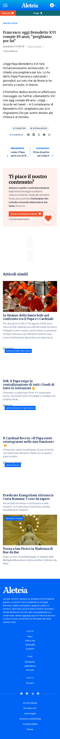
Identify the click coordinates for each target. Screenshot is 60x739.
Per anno (30, 683)
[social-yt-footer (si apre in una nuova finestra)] (21, 693)
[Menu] (11, 5)
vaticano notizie (10, 23)
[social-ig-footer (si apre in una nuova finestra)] (38, 693)
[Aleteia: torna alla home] (30, 5)
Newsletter (30, 662)
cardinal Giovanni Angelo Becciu (20, 408)
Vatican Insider (35, 46)
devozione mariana (14, 518)
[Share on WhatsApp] (49, 135)
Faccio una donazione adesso (24, 213)
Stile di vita (30, 640)
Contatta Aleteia (30, 724)
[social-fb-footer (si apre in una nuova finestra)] (27, 693)
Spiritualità (30, 644)
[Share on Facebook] (28, 135)
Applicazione (30, 666)
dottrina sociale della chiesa (18, 351)
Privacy (30, 729)
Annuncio (30, 670)
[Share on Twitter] (39, 135)
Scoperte (30, 648)
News (30, 636)
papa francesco (13, 465)
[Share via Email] (44, 135)
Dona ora (6, 13)
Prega (36, 13)
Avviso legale (30, 713)
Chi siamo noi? (30, 708)
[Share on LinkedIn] (33, 135)
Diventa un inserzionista (30, 718)
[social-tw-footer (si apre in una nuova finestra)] (32, 693)
